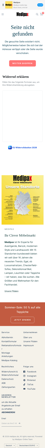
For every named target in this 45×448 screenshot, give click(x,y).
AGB (4, 383)
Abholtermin (7, 337)
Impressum (28, 345)
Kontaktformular (9, 341)
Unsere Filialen (30, 341)
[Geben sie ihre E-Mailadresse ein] (19, 423)
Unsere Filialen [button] (11, 291)
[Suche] (37, 14)
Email (4, 418)
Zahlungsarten (8, 387)
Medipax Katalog (9, 360)
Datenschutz (8, 379)
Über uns (27, 337)
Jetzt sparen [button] (22, 320)
